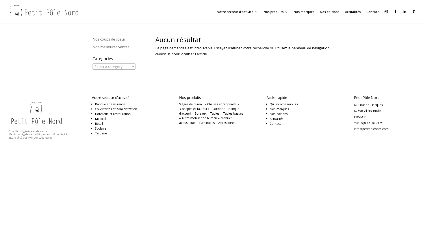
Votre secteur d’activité (235, 12)
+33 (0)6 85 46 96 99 (369, 123)
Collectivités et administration (116, 109)
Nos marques (304, 12)
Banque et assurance (110, 104)
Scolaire (100, 128)
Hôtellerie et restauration (113, 114)
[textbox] (114, 67)
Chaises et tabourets (222, 104)
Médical (100, 119)
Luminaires (207, 123)
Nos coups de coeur (109, 39)
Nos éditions (329, 12)
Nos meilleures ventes (111, 47)
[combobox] (114, 66)
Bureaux (200, 113)
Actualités (353, 12)
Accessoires (226, 123)
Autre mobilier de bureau (199, 118)
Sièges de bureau (191, 104)
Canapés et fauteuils (194, 109)
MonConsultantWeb (40, 137)
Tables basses (233, 113)
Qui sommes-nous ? (284, 104)
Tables (214, 113)
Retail (99, 123)
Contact (372, 12)
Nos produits (273, 12)
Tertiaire (101, 133)
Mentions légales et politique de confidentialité (38, 134)
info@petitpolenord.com (371, 129)
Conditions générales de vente (28, 131)
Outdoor (219, 109)
